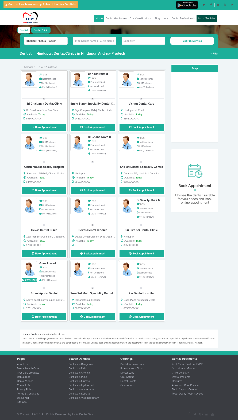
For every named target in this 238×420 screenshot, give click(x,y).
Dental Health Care (28, 368)
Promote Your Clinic (131, 368)
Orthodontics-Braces (184, 368)
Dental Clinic (41, 30)
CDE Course (127, 376)
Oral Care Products (141, 18)
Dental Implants (181, 376)
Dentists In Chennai (79, 372)
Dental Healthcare (116, 18)
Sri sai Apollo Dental (44, 293)
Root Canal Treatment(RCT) (187, 364)
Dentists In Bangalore (81, 364)
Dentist (24, 30)
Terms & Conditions (28, 393)
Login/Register (206, 18)
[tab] (24, 30)
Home (99, 18)
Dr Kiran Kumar (98, 73)
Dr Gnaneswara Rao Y (102, 137)
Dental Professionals (183, 18)
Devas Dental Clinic (44, 230)
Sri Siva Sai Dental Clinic (141, 230)
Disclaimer (23, 397)
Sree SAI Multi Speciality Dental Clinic (95, 293)
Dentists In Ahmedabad (82, 389)
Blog (157, 18)
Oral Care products (28, 372)
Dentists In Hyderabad (81, 385)
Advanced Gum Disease (185, 385)
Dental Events (128, 381)
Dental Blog (23, 376)
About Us (22, 364)
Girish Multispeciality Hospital (44, 167)
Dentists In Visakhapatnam (84, 397)
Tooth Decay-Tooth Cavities (187, 393)
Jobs (165, 18)
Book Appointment (45, 127)
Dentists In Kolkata (79, 393)
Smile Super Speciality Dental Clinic (94, 103)
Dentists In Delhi (78, 368)
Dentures (177, 381)
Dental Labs (127, 372)
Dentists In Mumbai (79, 381)
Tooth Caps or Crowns (184, 389)
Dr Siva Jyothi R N (148, 200)
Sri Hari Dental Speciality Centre (141, 167)
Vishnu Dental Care (141, 103)
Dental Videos (25, 381)
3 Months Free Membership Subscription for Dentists (40, 4)
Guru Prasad (47, 263)
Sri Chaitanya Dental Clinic (44, 103)
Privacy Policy (25, 389)
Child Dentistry (180, 372)
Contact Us (23, 385)
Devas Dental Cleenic (92, 230)
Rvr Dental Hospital (142, 293)
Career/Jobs (127, 385)
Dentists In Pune (78, 376)
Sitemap (22, 402)
